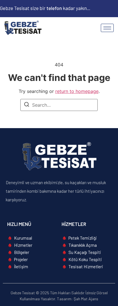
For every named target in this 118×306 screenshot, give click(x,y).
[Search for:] (59, 105)
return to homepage (77, 91)
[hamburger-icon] (107, 28)
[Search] (26, 105)
